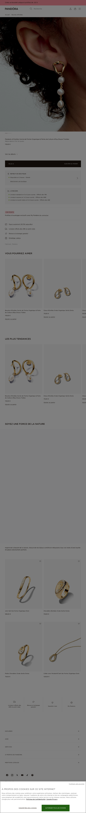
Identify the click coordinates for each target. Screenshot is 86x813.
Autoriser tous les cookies (55, 808)
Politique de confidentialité (36, 799)
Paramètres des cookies (28, 808)
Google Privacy (51, 799)
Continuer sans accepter (76, 784)
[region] (43, 797)
